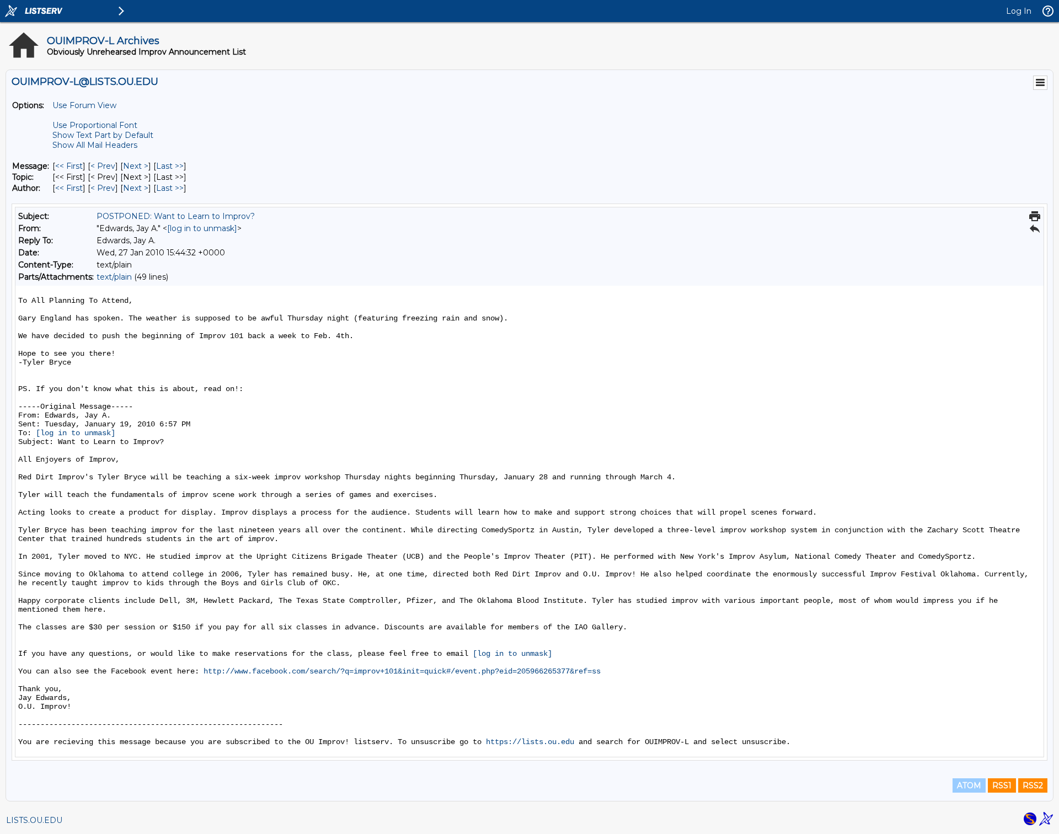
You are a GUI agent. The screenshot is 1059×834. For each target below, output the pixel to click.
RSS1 (1002, 785)
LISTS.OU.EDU (34, 820)
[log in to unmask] (202, 228)
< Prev (102, 166)
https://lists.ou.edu (530, 741)
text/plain (114, 277)
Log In (1018, 11)
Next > (135, 166)
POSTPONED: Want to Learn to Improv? (176, 216)
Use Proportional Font (94, 125)
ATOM (969, 785)
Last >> (170, 166)
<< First (69, 166)
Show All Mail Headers (94, 145)
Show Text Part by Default (102, 135)
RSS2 (1033, 785)
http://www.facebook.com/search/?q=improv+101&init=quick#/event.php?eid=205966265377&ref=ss (402, 671)
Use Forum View (84, 105)
